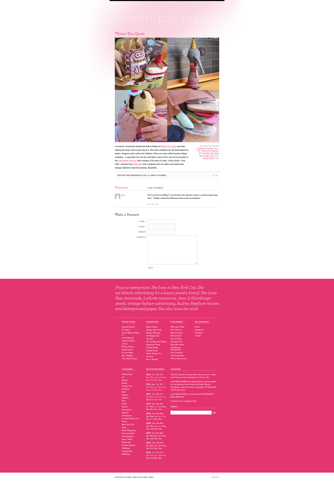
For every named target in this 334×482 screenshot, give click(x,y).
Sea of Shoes (176, 339)
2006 (148, 443)
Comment (141, 237)
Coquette (199, 387)
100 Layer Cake (177, 327)
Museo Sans (179, 390)
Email (197, 327)
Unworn (149, 356)
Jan (153, 384)
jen (123, 195)
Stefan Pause (204, 384)
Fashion (125, 398)
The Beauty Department (175, 348)
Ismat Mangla (128, 338)
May (152, 406)
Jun (156, 416)
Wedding (126, 454)
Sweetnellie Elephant (210, 151)
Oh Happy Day (152, 336)
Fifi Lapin (126, 330)
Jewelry (125, 413)
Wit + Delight (152, 359)
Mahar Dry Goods (168, 146)
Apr (147, 416)
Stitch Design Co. (154, 353)
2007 (148, 433)
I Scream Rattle (211, 157)
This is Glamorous (178, 358)
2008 (148, 423)
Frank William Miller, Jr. (131, 334)
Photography (128, 436)
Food (124, 404)
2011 (148, 394)
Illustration (127, 410)
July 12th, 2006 (153, 204)
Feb (157, 374)
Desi (124, 392)
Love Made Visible (167, 15)
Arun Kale (189, 384)
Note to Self (175, 336)
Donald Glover (128, 327)
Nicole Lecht (127, 350)
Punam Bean (127, 352)
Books (124, 383)
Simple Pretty (152, 347)
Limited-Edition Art (130, 418)
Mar (161, 404)
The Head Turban (129, 358)
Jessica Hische (128, 341)
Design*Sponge (153, 333)
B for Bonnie (176, 330)
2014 (148, 374)
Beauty (125, 380)
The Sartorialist (177, 355)
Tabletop (126, 448)
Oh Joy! (149, 339)
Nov (156, 419)
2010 (148, 404)
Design (125, 395)
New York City (128, 424)
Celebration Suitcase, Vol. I (208, 148)
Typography (127, 451)
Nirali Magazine (129, 430)
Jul (160, 406)
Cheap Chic (127, 386)
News (124, 427)
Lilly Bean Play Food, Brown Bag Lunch (209, 154)
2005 (148, 452)
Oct (151, 409)
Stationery (126, 442)
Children (162, 175)
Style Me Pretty (177, 344)
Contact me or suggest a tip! (183, 401)
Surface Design (128, 445)
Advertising (127, 374)
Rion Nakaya (127, 355)
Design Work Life (153, 330)
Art (123, 377)
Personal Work (128, 433)
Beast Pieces (151, 327)
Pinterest (199, 333)
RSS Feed (215, 477)
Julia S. (125, 344)
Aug (164, 406)
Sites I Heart (127, 439)
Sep (147, 399)
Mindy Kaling (128, 347)
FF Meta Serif (210, 387)
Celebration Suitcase (127, 161)
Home (124, 407)
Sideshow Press (153, 344)
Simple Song (151, 350)
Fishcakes (137, 164)
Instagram (199, 330)
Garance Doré (176, 333)
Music (124, 421)
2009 (148, 413)
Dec (160, 419)
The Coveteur (176, 352)
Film (124, 401)
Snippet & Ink (176, 342)
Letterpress (127, 415)
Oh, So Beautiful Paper (156, 342)
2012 (148, 384)
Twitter (198, 336)
